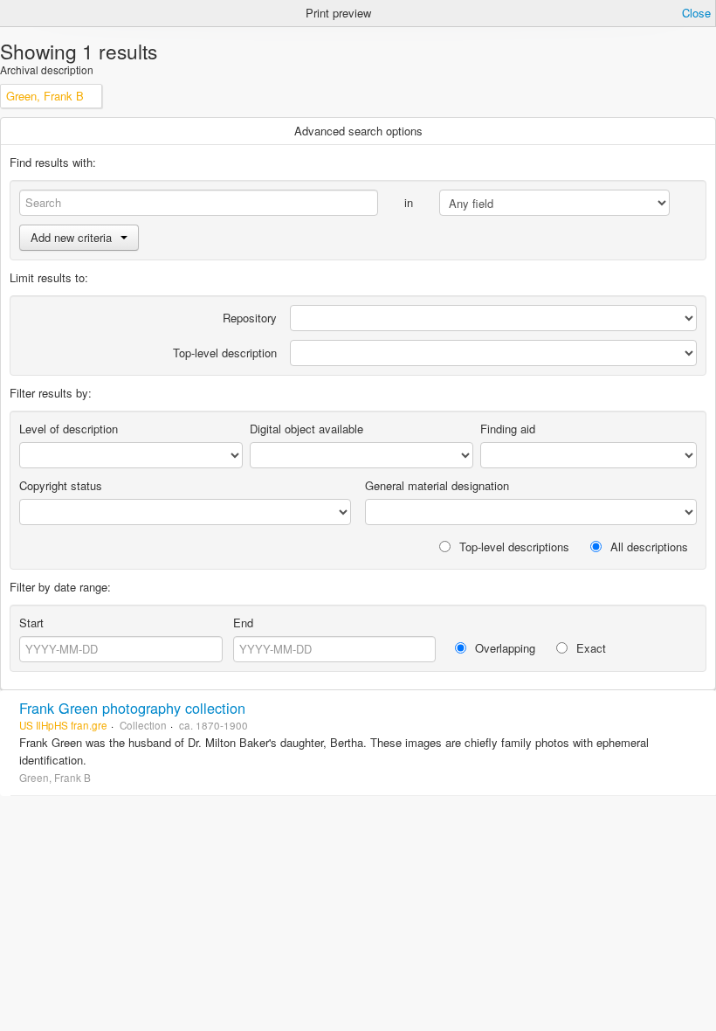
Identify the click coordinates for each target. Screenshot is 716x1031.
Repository (250, 317)
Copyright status (60, 485)
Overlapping (503, 648)
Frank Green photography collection (132, 707)
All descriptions (647, 546)
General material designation (437, 485)
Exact (589, 648)
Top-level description (225, 352)
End (243, 622)
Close (696, 12)
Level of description (68, 428)
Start (31, 622)
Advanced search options (358, 130)
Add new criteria (71, 237)
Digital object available (306, 428)
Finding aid (507, 428)
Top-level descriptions (512, 546)
